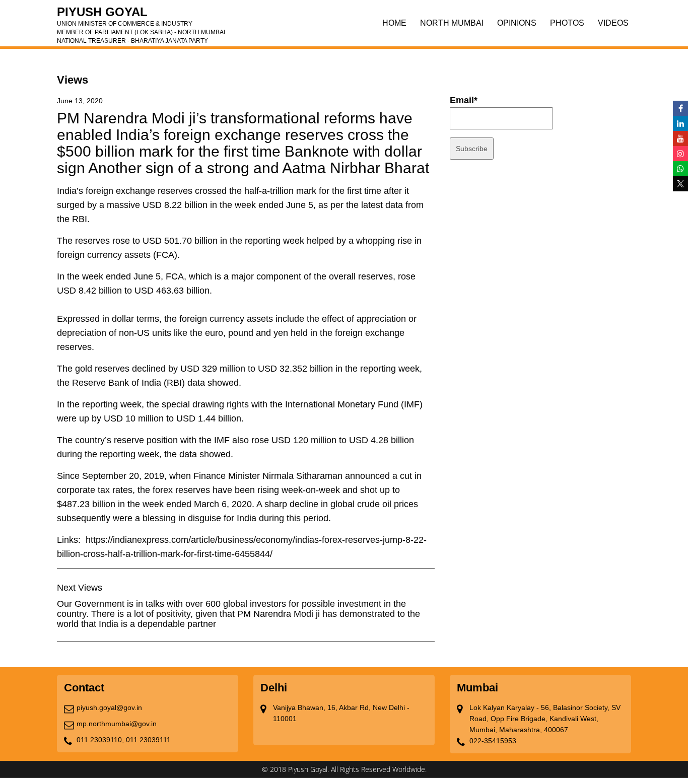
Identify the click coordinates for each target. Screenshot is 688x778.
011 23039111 (148, 740)
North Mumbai (452, 23)
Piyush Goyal (141, 15)
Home (394, 23)
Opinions (516, 23)
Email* (463, 100)
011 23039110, (100, 740)
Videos (613, 23)
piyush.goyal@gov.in (109, 707)
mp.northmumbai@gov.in (117, 724)
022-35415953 (492, 741)
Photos (567, 23)
